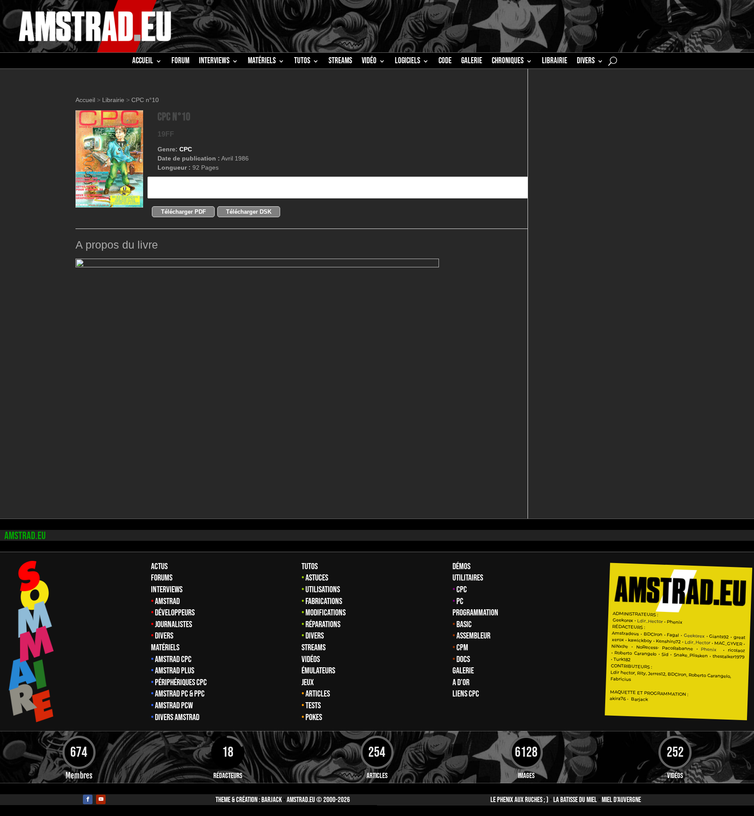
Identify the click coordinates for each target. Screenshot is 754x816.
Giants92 (719, 636)
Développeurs (175, 613)
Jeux (308, 682)
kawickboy (640, 640)
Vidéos (311, 659)
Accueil (142, 62)
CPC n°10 (145, 99)
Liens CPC (465, 694)
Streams (314, 647)
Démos (461, 566)
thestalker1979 (729, 656)
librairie (554, 62)
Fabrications (323, 601)
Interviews (166, 589)
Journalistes (173, 624)
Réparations (322, 624)
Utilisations (322, 589)
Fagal (673, 635)
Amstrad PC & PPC (180, 694)
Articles (317, 694)
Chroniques (508, 62)
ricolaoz (736, 650)
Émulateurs (318, 671)
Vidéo (369, 62)
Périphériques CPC (181, 682)
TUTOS (302, 62)
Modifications (325, 613)
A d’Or (461, 682)
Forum (180, 62)
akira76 (618, 698)
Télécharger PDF (183, 211)
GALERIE (471, 62)
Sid (664, 654)
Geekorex (624, 620)
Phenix (675, 622)
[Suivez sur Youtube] (101, 799)
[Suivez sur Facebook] (88, 799)
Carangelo (644, 653)
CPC (185, 149)
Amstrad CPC (173, 659)
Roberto (623, 653)
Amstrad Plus (174, 671)
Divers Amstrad (177, 717)
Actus (159, 566)
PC (459, 601)
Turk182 (622, 659)
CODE (445, 62)
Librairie (113, 99)
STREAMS (340, 62)
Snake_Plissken (691, 655)
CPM (462, 647)
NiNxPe (620, 646)
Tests (313, 705)
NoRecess (647, 647)
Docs (463, 659)
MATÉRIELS (262, 62)
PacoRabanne (677, 648)
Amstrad (167, 601)
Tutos (310, 566)
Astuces (316, 578)
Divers (586, 62)
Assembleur (473, 636)
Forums (161, 578)
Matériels (165, 647)
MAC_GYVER (729, 643)
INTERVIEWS (214, 62)
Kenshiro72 (668, 641)
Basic (464, 624)
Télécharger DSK (248, 211)
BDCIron (653, 634)
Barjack (271, 800)
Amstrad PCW (174, 705)
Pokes (313, 717)
